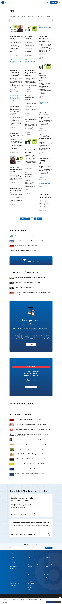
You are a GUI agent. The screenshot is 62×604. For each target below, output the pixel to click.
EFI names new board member (16, 37)
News (11, 579)
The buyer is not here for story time (25, 236)
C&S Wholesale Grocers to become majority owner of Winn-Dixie (32, 429)
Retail (42, 16)
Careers (29, 585)
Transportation (49, 16)
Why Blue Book (48, 575)
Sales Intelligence (13, 559)
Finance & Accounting (31, 562)
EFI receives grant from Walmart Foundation (30, 150)
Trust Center (30, 581)
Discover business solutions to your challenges (23, 534)
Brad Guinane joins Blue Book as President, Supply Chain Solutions (33, 439)
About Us (30, 579)
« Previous (23, 218)
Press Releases (31, 583)
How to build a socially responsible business (16, 169)
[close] (60, 597)
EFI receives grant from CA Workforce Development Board (45, 136)
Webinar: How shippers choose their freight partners (29, 473)
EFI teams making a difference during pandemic (16, 190)
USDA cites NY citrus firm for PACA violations (27, 282)
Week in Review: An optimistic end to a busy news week (30, 424)
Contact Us (47, 581)
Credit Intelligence (13, 562)
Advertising (30, 587)
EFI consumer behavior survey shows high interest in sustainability (45, 39)
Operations (29, 566)
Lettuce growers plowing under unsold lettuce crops (29, 449)
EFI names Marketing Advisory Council (45, 113)
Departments (31, 16)
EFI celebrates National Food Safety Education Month (16, 135)
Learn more (4, 602)
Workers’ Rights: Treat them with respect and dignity (45, 195)
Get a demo (54, 2)
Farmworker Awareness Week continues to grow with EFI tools (15, 73)
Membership (30, 387)
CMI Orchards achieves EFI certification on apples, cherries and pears (45, 77)
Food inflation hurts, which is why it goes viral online (29, 454)
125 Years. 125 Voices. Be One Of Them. (26, 250)
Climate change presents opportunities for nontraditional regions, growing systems (15, 110)
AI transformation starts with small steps (26, 468)
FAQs (11, 587)
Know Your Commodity (14, 583)
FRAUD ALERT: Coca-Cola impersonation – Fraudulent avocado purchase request (32, 434)
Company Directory (13, 589)
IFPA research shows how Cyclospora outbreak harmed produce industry (32, 293)
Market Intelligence (13, 566)
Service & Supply (49, 564)
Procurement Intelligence (14, 564)
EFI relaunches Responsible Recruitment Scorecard (29, 175)
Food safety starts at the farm (31, 120)
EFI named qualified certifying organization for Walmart (45, 161)
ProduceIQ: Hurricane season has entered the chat (29, 240)
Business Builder (13, 568)
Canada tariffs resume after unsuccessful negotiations (30, 277)
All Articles (12, 16)
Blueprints (11, 581)
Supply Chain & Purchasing (32, 564)
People (37, 16)
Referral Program (31, 589)
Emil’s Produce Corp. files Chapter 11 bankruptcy (28, 419)
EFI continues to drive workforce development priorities (29, 98)
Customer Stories (13, 585)
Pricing (46, 578)
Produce (47, 559)
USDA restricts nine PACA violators (24, 287)
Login (47, 2)
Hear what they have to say (18, 514)
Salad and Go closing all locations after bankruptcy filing (30, 444)
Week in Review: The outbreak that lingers (27, 245)
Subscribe (31, 344)
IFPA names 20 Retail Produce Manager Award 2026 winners (31, 459)
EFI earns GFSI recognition (29, 37)
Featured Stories (21, 16)
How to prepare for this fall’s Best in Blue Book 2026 (29, 464)
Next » (39, 218)
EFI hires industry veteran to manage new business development (30, 73)
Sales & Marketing (31, 559)
